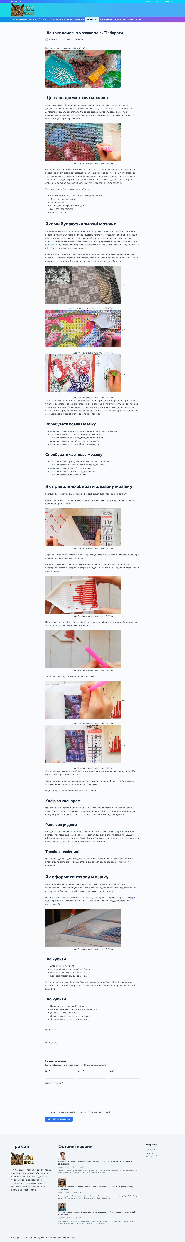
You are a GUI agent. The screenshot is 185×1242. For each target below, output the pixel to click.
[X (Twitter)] (16, 1)
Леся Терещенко (66, 1167)
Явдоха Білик (65, 1192)
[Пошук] (173, 19)
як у (88, 254)
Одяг (69, 19)
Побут (46, 19)
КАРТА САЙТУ (169, 1)
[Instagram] (20, 1)
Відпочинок (106, 19)
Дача (130, 19)
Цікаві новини (20, 19)
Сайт (112, 1071)
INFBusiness (72, 1237)
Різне (138, 19)
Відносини (120, 19)
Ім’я (47, 1071)
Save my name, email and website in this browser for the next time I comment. (79, 1112)
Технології (34, 19)
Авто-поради (58, 19)
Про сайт (159, 1)
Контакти (149, 1)
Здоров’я (79, 19)
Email (81, 1071)
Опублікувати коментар (59, 1119)
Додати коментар (54, 1083)
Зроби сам (92, 19)
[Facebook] (12, 1)
